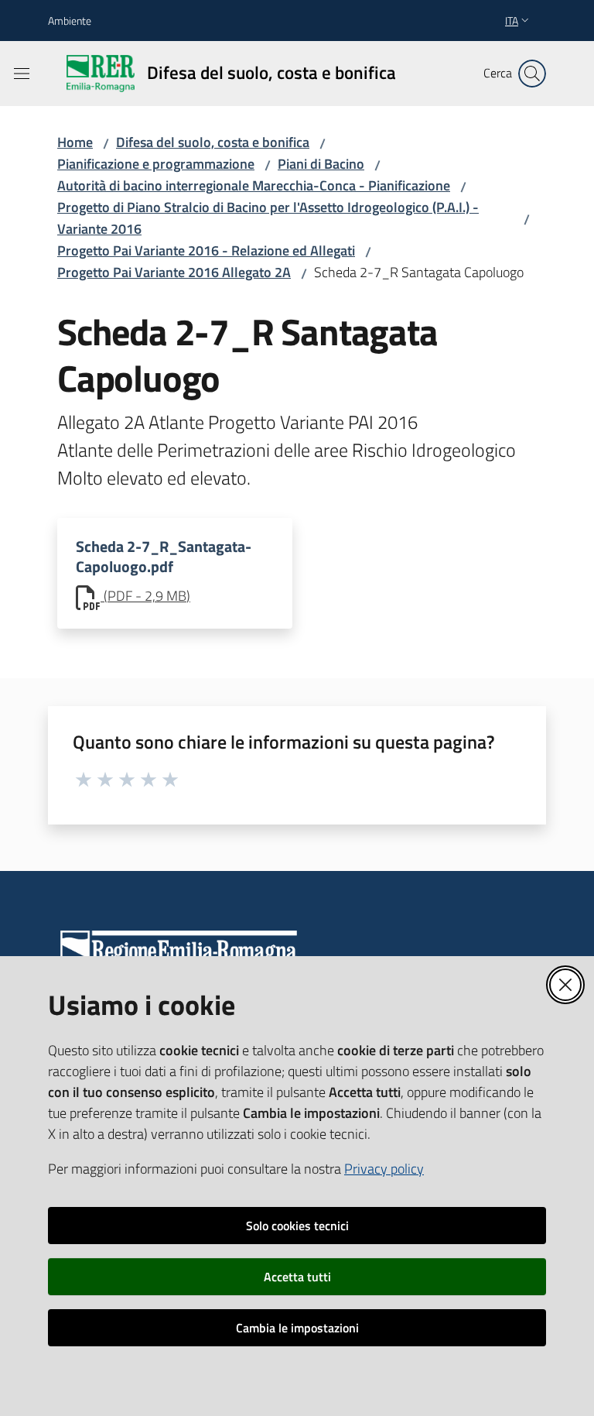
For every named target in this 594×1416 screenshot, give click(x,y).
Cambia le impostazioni (297, 1327)
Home (75, 142)
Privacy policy (384, 1168)
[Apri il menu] (21, 73)
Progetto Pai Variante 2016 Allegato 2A (174, 272)
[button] (532, 73)
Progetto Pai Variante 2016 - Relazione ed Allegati (206, 250)
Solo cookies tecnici (297, 1225)
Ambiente (69, 20)
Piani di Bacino (321, 163)
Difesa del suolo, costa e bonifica (212, 142)
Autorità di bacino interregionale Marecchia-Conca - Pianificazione (253, 185)
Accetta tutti (297, 1276)
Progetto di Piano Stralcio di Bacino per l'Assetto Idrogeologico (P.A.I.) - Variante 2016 (268, 218)
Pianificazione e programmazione (155, 163)
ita (511, 20)
